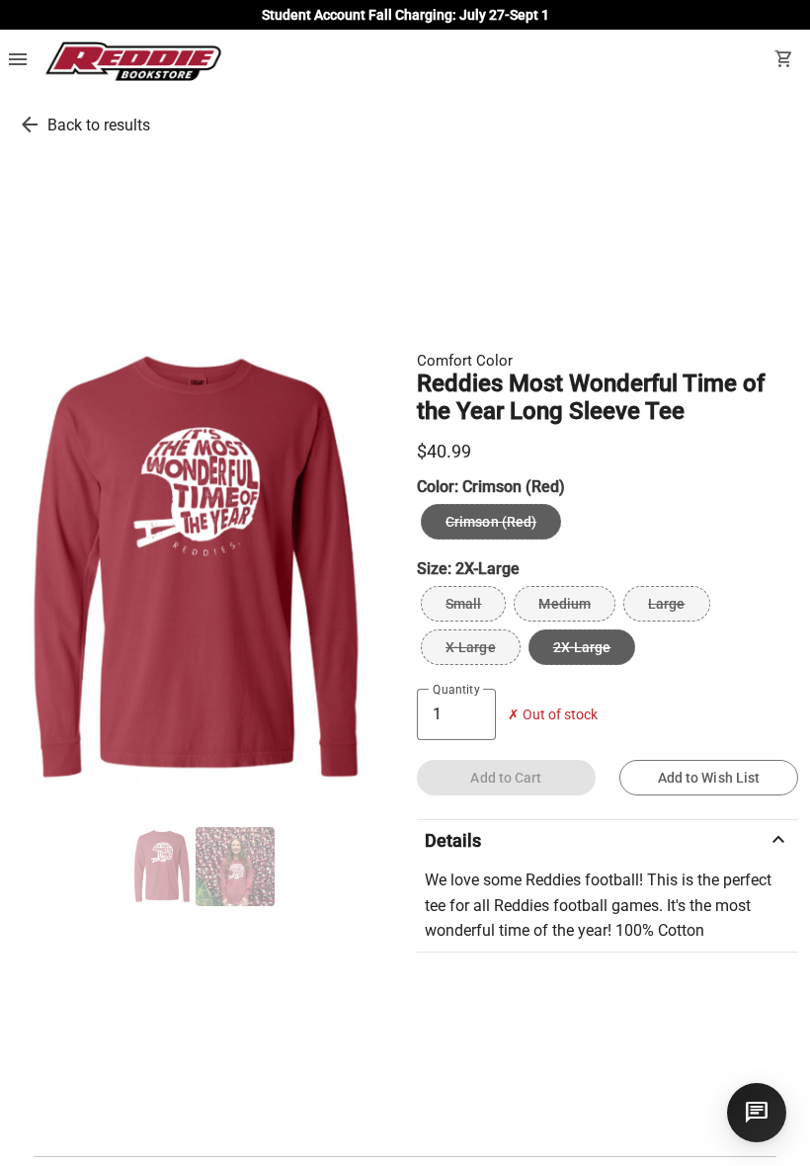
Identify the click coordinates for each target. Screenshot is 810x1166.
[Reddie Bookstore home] (132, 61)
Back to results (98, 125)
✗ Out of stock (553, 715)
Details (607, 840)
